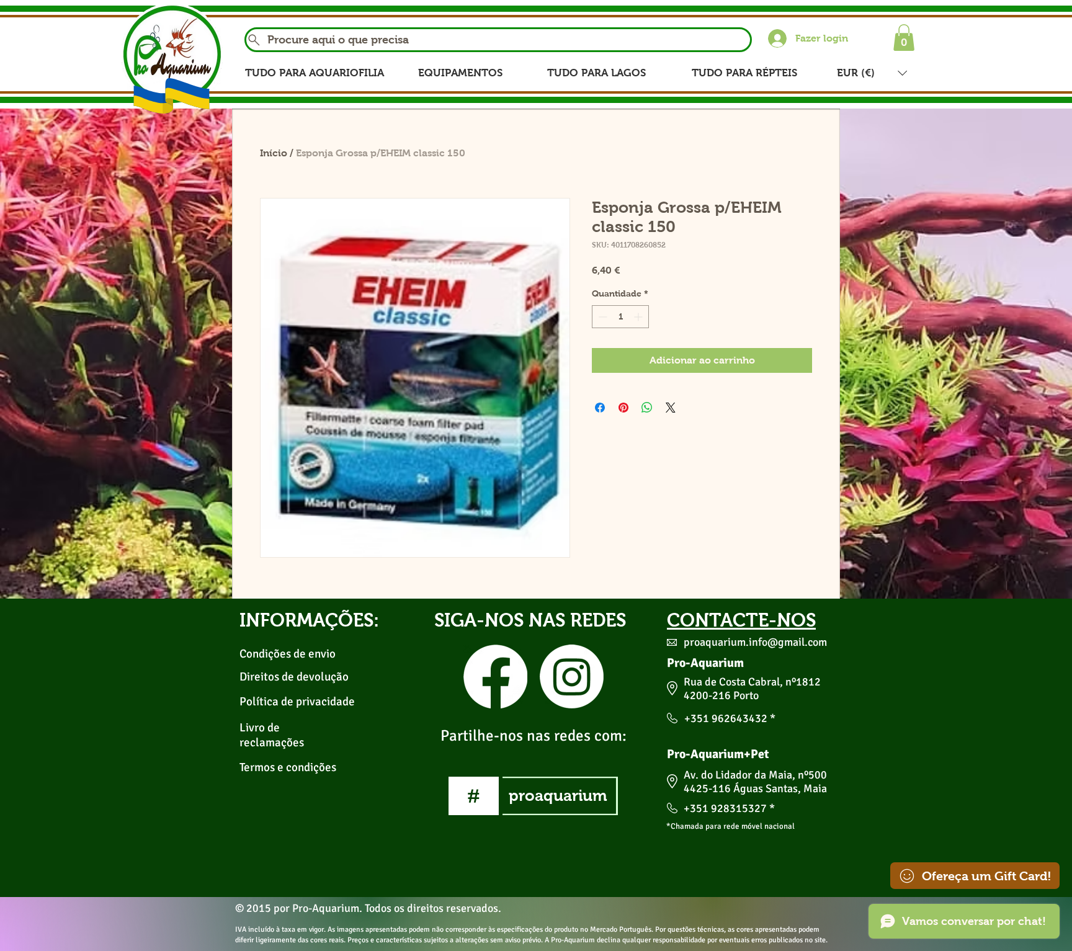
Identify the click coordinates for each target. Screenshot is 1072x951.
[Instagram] (572, 676)
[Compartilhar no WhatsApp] (647, 407)
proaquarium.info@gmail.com (755, 642)
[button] (904, 37)
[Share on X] (670, 407)
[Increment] (639, 317)
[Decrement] (601, 317)
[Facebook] (495, 676)
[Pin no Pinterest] (623, 407)
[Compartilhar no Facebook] (599, 407)
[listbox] (872, 73)
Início (273, 153)
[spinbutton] (620, 317)
